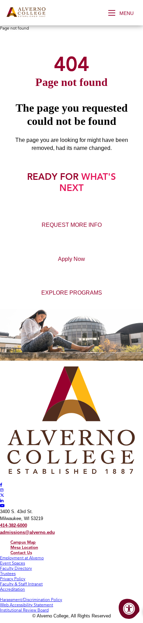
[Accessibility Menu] (129, 609)
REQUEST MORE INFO (72, 225)
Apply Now (71, 259)
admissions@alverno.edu (27, 532)
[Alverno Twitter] (2, 495)
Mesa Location (24, 547)
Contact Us (21, 552)
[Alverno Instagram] (1, 490)
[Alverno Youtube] (2, 505)
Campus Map (23, 542)
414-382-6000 (13, 525)
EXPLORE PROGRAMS (71, 293)
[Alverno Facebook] (1, 484)
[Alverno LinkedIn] (1, 500)
